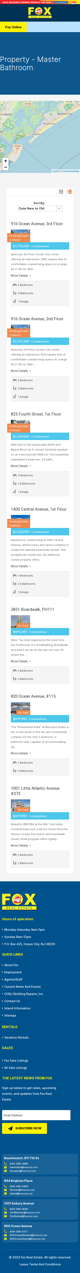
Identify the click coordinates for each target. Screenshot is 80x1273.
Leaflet (55, 171)
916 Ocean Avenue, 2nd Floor (37, 318)
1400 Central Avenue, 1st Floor (39, 509)
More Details (20, 275)
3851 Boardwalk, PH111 (32, 609)
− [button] (5, 167)
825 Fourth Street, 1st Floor (36, 414)
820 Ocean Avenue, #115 (33, 696)
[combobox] (40, 208)
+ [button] (5, 160)
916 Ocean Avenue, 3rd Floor (37, 223)
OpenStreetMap (71, 171)
